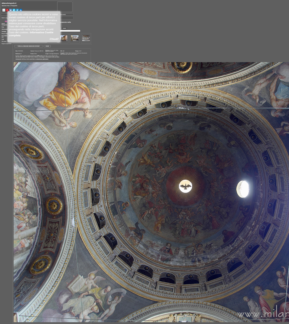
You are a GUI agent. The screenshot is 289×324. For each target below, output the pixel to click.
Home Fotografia (4, 24)
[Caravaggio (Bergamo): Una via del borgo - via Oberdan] (63, 40)
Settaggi (4, 31)
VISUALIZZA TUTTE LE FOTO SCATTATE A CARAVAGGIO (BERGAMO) (32, 59)
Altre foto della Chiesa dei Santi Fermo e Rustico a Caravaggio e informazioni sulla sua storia (37, 56)
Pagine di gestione (6, 43)
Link (3, 39)
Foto (3, 27)
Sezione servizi (62, 14)
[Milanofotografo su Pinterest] (7, 11)
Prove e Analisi (5, 33)
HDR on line (40, 55)
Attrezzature (5, 29)
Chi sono (4, 41)
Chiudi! (54, 38)
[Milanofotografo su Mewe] (3, 11)
